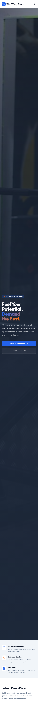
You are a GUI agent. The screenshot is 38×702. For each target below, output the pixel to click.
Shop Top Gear (19, 351)
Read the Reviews (17, 343)
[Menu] (34, 4)
